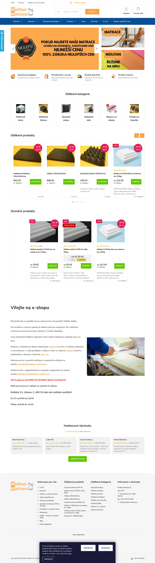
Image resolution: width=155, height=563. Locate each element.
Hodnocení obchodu (77, 426)
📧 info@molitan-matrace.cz (128, 502)
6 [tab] (82, 202)
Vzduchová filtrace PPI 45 (73, 487)
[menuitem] (18, 21)
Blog (41, 521)
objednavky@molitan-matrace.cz (34, 373)
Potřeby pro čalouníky (98, 500)
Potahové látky (96, 503)
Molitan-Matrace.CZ (124, 487)
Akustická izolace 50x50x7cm (74, 502)
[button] (13, 48)
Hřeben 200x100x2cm (72, 499)
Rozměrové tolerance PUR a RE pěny (50, 505)
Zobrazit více (77, 459)
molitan (52, 346)
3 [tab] (76, 202)
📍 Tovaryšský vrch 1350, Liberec (127, 495)
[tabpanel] (27, 170)
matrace (70, 350)
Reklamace (43, 512)
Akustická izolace (97, 487)
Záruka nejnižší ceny (47, 497)
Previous (136, 135)
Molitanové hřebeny (98, 497)
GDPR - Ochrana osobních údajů (49, 517)
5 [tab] (80, 202)
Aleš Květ (121, 491)
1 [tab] (72, 202)
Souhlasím (105, 548)
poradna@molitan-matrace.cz (32, 364)
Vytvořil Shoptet (139, 558)
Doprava (21, 3)
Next (142, 135)
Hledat (92, 11)
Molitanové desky (97, 491)
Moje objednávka (46, 524)
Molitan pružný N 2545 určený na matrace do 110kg (75, 512)
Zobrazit (136, 182)
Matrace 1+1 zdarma (98, 507)
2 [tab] (74, 202)
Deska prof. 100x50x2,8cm (73, 516)
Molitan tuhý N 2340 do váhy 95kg (74, 492)
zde (69, 553)
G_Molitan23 (81, 260)
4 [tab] (78, 202)
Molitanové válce (97, 494)
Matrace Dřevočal (97, 510)
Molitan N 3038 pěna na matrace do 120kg (75, 506)
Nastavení (48, 559)
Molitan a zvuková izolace (36, 3)
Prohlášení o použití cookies (49, 509)
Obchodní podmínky (47, 500)
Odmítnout (88, 548)
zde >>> (44, 354)
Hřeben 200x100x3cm (72, 496)
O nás (12, 3)
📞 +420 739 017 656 (125, 499)
